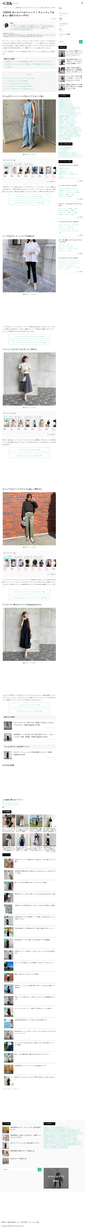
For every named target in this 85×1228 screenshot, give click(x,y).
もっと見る (80, 180)
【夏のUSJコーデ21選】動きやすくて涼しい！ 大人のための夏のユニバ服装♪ (35, 905)
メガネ (77, 267)
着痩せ (61, 214)
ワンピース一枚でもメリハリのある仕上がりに (19, 89)
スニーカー (70, 267)
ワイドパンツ (75, 263)
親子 (73, 194)
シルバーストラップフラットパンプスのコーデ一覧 (29, 592)
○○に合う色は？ (63, 150)
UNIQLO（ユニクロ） (65, 168)
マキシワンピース (64, 263)
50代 (72, 214)
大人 (61, 224)
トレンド (5, 803)
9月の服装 (75, 133)
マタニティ (62, 196)
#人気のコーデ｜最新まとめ (18, 1158)
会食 (68, 188)
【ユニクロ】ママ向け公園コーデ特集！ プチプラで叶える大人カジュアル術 (74, 78)
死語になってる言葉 (74, 135)
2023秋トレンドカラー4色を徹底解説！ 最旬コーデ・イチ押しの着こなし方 (28, 61)
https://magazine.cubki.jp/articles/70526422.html (21, 29)
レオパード (62, 248)
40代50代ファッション (65, 102)
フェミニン (68, 224)
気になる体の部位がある (65, 148)
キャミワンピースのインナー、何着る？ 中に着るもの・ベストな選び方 (33, 1008)
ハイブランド (62, 113)
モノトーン (71, 244)
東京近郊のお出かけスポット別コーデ (69, 127)
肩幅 (69, 212)
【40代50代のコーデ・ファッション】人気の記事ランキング (30, 1065)
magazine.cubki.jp (50, 727)
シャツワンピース (75, 261)
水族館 (61, 194)
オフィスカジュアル (73, 230)
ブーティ (62, 267)
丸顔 (76, 208)
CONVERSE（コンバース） (67, 172)
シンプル (71, 228)
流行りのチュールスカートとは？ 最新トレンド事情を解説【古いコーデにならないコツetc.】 (29, 65)
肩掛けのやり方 (63, 135)
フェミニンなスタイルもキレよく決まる (17, 83)
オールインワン (64, 265)
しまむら (62, 176)
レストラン (69, 190)
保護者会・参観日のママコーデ (67, 116)
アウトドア (70, 192)
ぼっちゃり (62, 212)
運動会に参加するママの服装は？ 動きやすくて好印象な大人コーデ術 (74, 86)
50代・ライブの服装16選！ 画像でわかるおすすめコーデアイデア (32, 1054)
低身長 (66, 210)
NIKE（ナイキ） (64, 174)
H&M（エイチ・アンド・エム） (68, 178)
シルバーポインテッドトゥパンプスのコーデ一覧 (29, 336)
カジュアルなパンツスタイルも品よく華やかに (19, 86)
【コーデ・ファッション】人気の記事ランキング (24, 1143)
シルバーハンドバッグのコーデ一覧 (29, 450)
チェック (62, 246)
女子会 (77, 192)
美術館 (61, 190)
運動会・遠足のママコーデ (66, 119)
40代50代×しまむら (64, 108)
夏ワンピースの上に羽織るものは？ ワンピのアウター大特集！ (31, 882)
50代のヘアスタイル (64, 100)
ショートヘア (63, 208)
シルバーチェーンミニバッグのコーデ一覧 (29, 197)
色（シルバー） (14, 803)
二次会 (76, 190)
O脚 (61, 210)
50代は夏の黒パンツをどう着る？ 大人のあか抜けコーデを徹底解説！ (33, 939)
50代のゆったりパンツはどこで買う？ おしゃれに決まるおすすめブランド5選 (35, 894)
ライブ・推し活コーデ (65, 133)
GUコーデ (61, 111)
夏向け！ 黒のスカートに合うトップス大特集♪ (27, 974)
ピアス (67, 269)
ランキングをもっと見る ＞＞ (11, 1089)
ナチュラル (62, 230)
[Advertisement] (29, 219)
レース (76, 248)
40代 (67, 214)
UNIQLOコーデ (75, 108)
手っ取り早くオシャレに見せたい (68, 153)
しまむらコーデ (70, 111)
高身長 (72, 210)
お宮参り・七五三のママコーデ (67, 122)
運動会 (70, 196)
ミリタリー (76, 224)
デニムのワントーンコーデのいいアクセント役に (20, 78)
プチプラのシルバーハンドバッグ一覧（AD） (29, 456)
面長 (70, 208)
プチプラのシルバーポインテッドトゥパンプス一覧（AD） (29, 342)
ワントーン (62, 244)
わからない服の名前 (64, 138)
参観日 (67, 194)
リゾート (62, 192)
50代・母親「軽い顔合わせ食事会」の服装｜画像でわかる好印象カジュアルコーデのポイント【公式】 (49, 831)
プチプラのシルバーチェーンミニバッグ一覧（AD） (29, 203)
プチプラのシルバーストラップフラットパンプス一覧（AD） (29, 598)
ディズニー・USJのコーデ (66, 130)
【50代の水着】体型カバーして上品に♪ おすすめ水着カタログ (31, 1020)
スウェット (62, 250)
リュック (73, 265)
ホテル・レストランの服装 (66, 124)
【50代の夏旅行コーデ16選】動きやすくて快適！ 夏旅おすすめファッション (35, 928)
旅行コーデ (78, 130)
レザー (70, 250)
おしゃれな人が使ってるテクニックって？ (70, 156)
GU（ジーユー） (64, 170)
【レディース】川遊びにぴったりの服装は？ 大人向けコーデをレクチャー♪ (34, 962)
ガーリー (62, 226)
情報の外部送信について (13, 1222)
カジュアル (70, 226)
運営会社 (3, 1222)
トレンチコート (64, 261)
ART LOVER (24, 1222)
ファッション (7, 807)
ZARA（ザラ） (74, 174)
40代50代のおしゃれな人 (65, 105)
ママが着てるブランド (74, 113)
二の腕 (75, 212)
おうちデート (75, 188)
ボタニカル (70, 246)
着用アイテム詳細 (30, 154)
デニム (70, 248)
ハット (61, 269)
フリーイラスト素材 (33, 1222)
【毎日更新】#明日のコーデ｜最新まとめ (22, 1151)
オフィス (62, 188)
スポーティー (63, 228)
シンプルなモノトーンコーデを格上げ (16, 81)
